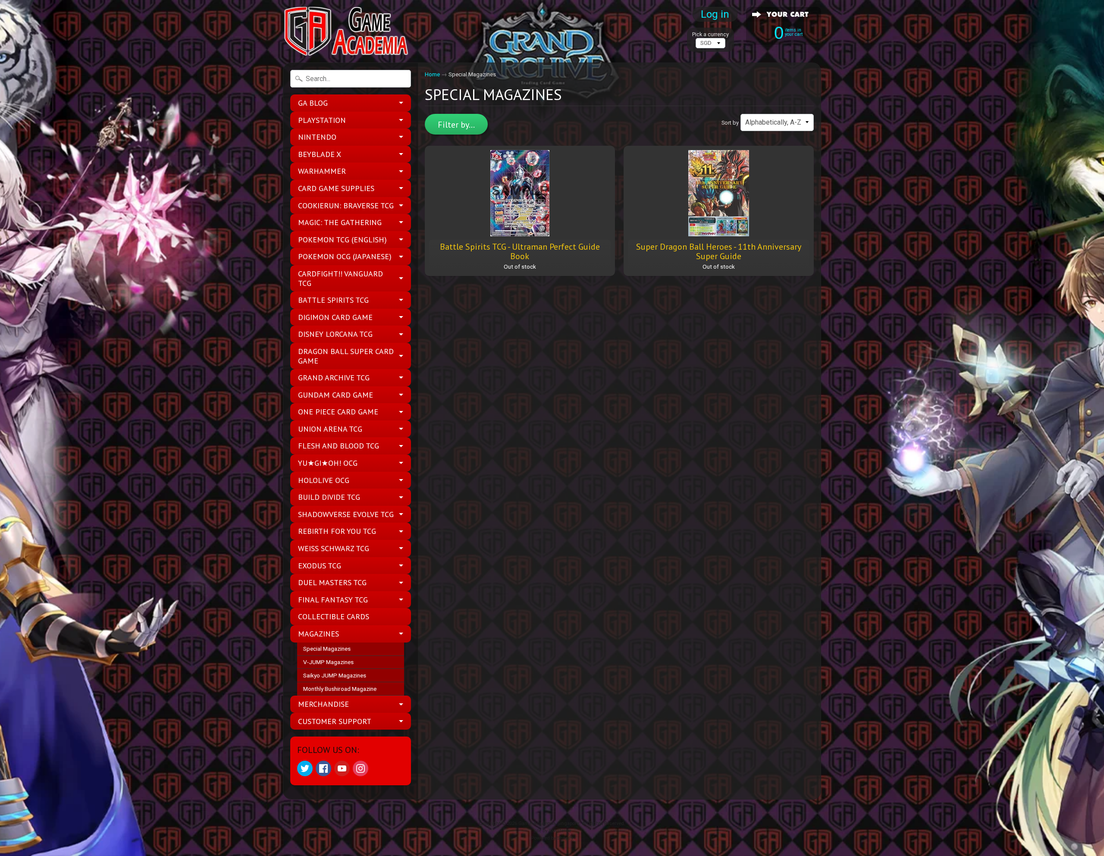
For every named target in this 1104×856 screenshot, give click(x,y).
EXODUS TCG (319, 566)
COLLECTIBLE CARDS (333, 616)
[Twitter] (305, 768)
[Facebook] (323, 768)
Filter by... (456, 124)
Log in (715, 14)
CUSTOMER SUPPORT (334, 721)
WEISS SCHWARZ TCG (333, 548)
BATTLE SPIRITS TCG (333, 300)
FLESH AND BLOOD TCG (338, 446)
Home (432, 74)
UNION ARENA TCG (330, 429)
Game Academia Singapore (548, 823)
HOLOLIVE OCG (323, 480)
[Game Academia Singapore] (347, 31)
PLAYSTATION (322, 120)
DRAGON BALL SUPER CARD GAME (346, 356)
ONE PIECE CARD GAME (338, 412)
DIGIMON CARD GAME (335, 317)
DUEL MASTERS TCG (332, 582)
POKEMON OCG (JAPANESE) (345, 256)
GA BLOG (313, 103)
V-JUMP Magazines (328, 661)
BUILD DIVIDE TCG (329, 497)
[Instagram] (360, 768)
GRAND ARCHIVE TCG (334, 378)
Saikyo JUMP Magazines (334, 675)
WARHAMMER (322, 171)
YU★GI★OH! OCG (328, 463)
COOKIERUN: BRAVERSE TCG (346, 205)
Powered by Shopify (552, 838)
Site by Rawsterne (552, 831)
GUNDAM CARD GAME (335, 395)
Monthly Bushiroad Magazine (339, 688)
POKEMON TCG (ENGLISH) (342, 240)
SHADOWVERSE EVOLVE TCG (346, 514)
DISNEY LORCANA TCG (335, 334)
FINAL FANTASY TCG (333, 600)
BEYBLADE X (319, 154)
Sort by (730, 122)
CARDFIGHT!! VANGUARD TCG (340, 278)
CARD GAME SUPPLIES (336, 188)
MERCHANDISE (323, 704)
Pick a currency (710, 34)
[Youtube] (342, 768)
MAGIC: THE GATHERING (340, 222)
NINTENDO (317, 137)
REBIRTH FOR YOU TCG (337, 531)
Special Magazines (327, 648)
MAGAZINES (318, 634)
